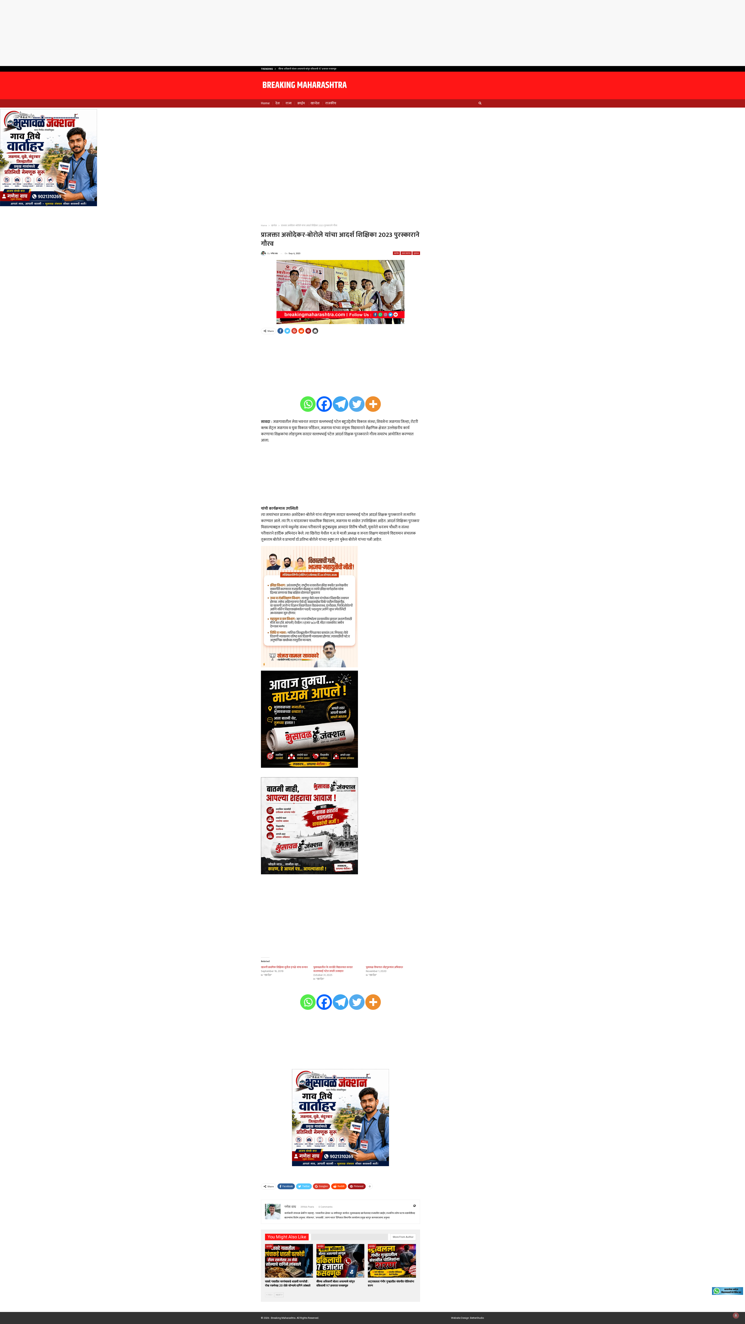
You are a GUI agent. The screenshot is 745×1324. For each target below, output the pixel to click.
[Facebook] (324, 404)
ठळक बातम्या (406, 253)
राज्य (289, 103)
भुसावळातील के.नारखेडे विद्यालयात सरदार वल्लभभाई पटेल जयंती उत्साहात (333, 969)
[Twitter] (357, 404)
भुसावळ (416, 253)
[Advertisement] (372, 33)
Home (265, 103)
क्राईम (301, 103)
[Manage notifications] (736, 1315)
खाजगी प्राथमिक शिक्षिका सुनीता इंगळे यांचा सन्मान (284, 967)
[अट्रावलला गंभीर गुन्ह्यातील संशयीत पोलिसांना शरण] (392, 1261)
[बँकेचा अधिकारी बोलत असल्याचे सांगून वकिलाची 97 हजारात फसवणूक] (340, 1261)
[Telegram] (340, 404)
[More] (373, 404)
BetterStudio (477, 1317)
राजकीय (330, 103)
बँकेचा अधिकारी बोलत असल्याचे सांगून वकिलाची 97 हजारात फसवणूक (307, 68)
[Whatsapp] (308, 404)
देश (277, 103)
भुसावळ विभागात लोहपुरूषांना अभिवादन (384, 967)
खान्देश (315, 103)
